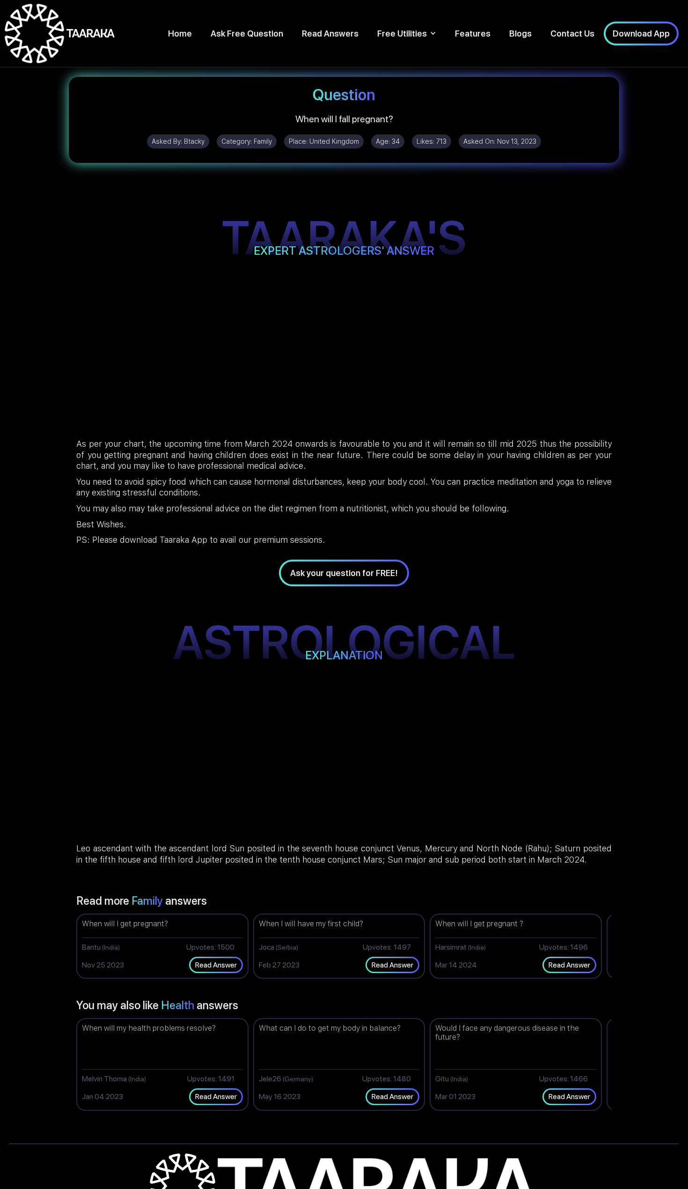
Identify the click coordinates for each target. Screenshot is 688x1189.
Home (180, 33)
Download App (641, 33)
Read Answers (330, 33)
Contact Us (572, 33)
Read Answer (216, 964)
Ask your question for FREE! (344, 573)
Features (472, 33)
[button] (407, 33)
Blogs (520, 33)
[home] (60, 33)
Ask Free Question (247, 33)
